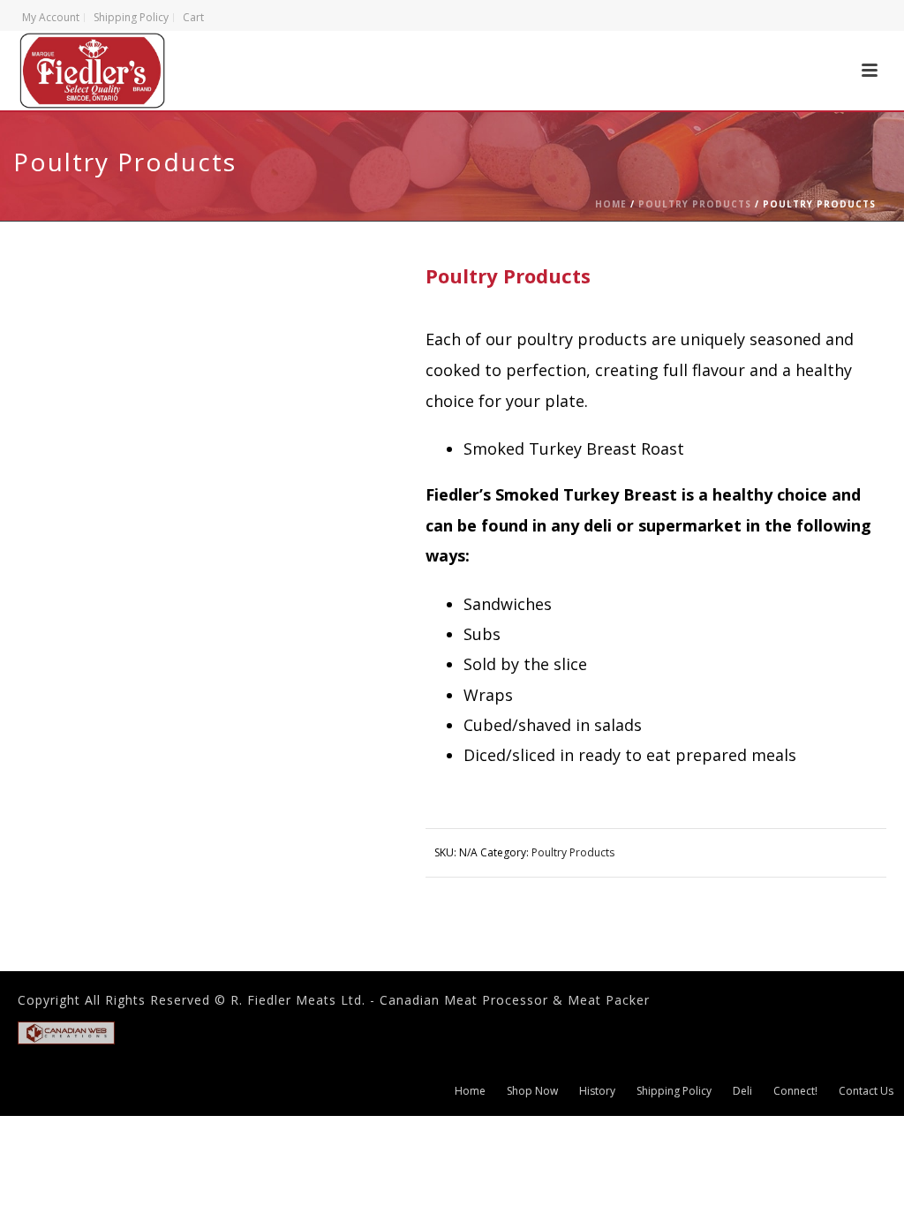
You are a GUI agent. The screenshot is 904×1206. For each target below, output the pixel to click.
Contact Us (866, 1091)
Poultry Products (694, 204)
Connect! (795, 1091)
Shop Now (532, 1091)
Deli (742, 1091)
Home (611, 204)
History (597, 1091)
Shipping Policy (674, 1091)
